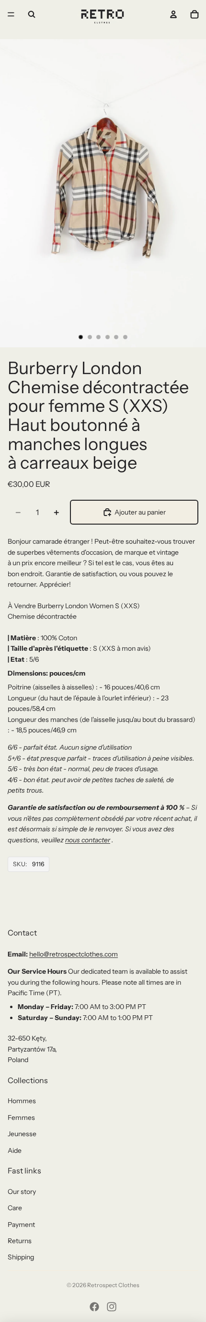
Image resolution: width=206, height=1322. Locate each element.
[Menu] (11, 14)
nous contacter (87, 840)
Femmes (21, 1117)
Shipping (21, 1257)
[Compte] (173, 14)
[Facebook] (94, 1306)
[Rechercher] (31, 14)
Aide (15, 1150)
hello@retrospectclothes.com (73, 954)
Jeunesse (22, 1133)
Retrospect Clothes (113, 1285)
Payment (21, 1224)
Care (15, 1208)
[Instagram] (111, 1306)
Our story (22, 1191)
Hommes (22, 1100)
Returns (20, 1240)
